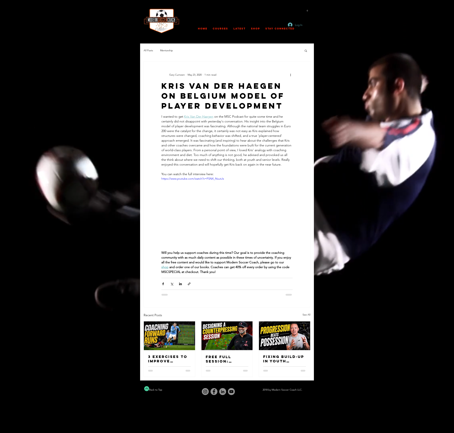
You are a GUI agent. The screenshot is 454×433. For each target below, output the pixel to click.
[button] (307, 9)
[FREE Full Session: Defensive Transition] (227, 335)
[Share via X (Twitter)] (171, 284)
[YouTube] (231, 391)
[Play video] (227, 213)
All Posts (148, 50)
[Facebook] (214, 391)
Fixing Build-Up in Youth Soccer (283, 358)
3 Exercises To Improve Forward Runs (167, 358)
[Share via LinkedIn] (180, 284)
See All (306, 314)
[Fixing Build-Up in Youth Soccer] (284, 335)
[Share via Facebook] (163, 284)
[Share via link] (189, 284)
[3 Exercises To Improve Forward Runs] (169, 335)
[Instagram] (205, 391)
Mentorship (166, 50)
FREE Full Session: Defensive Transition (220, 359)
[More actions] (290, 75)
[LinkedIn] (222, 391)
